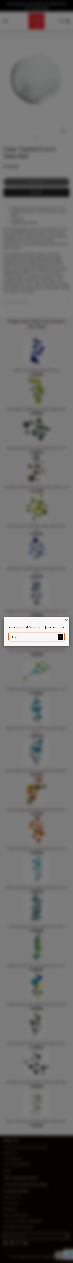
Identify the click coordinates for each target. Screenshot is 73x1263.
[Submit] (60, 637)
